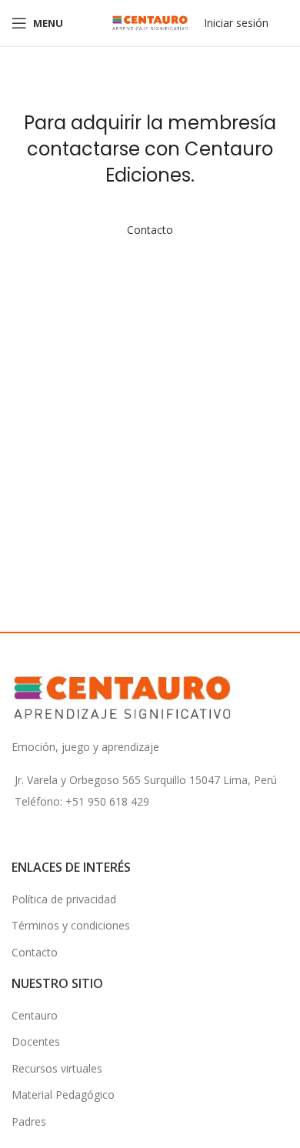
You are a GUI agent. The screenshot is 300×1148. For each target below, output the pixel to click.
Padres (29, 1121)
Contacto (150, 229)
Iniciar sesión (236, 22)
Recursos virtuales (57, 1068)
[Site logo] (150, 22)
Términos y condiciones (71, 925)
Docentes (36, 1041)
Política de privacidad (64, 899)
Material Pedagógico (63, 1094)
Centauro (35, 1015)
